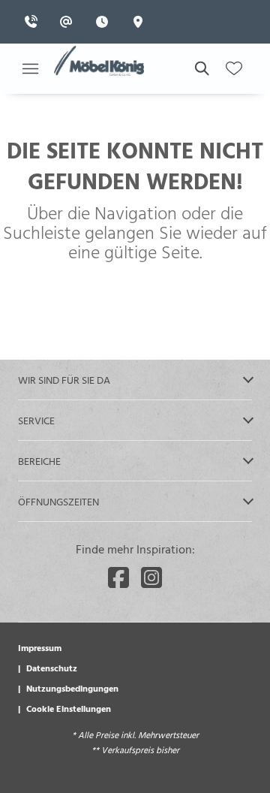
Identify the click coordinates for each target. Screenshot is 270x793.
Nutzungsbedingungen (72, 688)
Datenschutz (51, 667)
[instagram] (151, 577)
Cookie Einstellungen (68, 708)
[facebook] (118, 577)
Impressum (40, 647)
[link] (35, 22)
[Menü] (30, 68)
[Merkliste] (234, 68)
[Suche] (201, 68)
